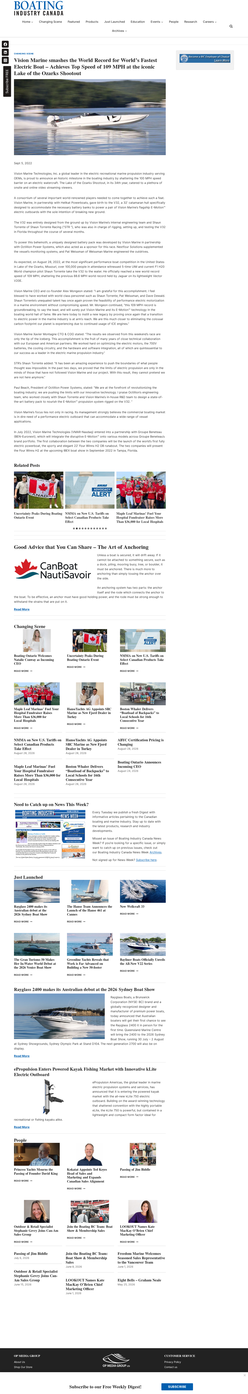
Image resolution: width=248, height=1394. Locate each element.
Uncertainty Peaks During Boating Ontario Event (85, 657)
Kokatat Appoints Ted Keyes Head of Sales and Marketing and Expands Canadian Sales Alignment (87, 1175)
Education (138, 21)
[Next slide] (160, 498)
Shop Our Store (23, 1367)
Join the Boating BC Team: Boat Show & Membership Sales (90, 1228)
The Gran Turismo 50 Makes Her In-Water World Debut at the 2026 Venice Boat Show (35, 963)
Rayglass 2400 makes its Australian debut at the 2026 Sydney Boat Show (30, 910)
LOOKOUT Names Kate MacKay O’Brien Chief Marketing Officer (137, 1230)
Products (92, 21)
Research (190, 21)
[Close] (244, 1375)
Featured (74, 21)
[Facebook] (5, 44)
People (173, 21)
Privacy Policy (172, 1361)
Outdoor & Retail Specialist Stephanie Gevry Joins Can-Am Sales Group (36, 1230)
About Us (19, 1361)
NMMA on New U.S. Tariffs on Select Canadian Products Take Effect (36, 517)
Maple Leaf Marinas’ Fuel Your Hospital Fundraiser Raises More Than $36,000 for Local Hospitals (88, 517)
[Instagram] (5, 60)
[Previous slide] (19, 498)
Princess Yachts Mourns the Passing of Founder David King (36, 1171)
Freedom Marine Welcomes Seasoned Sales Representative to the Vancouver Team (141, 1258)
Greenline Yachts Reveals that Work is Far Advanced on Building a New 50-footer (88, 963)
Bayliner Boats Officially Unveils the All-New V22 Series (142, 961)
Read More (22, 609)
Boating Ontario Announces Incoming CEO (139, 764)
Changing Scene (50, 21)
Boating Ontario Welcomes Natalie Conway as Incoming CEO (34, 659)
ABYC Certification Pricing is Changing (141, 742)
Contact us (170, 1367)
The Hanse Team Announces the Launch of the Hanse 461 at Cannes (89, 910)
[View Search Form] (231, 26)
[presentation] (38, 490)
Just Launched (114, 21)
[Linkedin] (5, 52)
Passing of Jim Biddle (135, 1169)
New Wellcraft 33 (132, 906)
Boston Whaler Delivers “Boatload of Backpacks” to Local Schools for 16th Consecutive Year (139, 715)
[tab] (74, 528)
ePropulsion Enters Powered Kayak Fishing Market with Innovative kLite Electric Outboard (85, 1072)
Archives (155, 852)
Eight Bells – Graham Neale (139, 1280)
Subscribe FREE (7, 81)
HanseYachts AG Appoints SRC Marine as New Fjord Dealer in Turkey (138, 517)
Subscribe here (146, 860)
